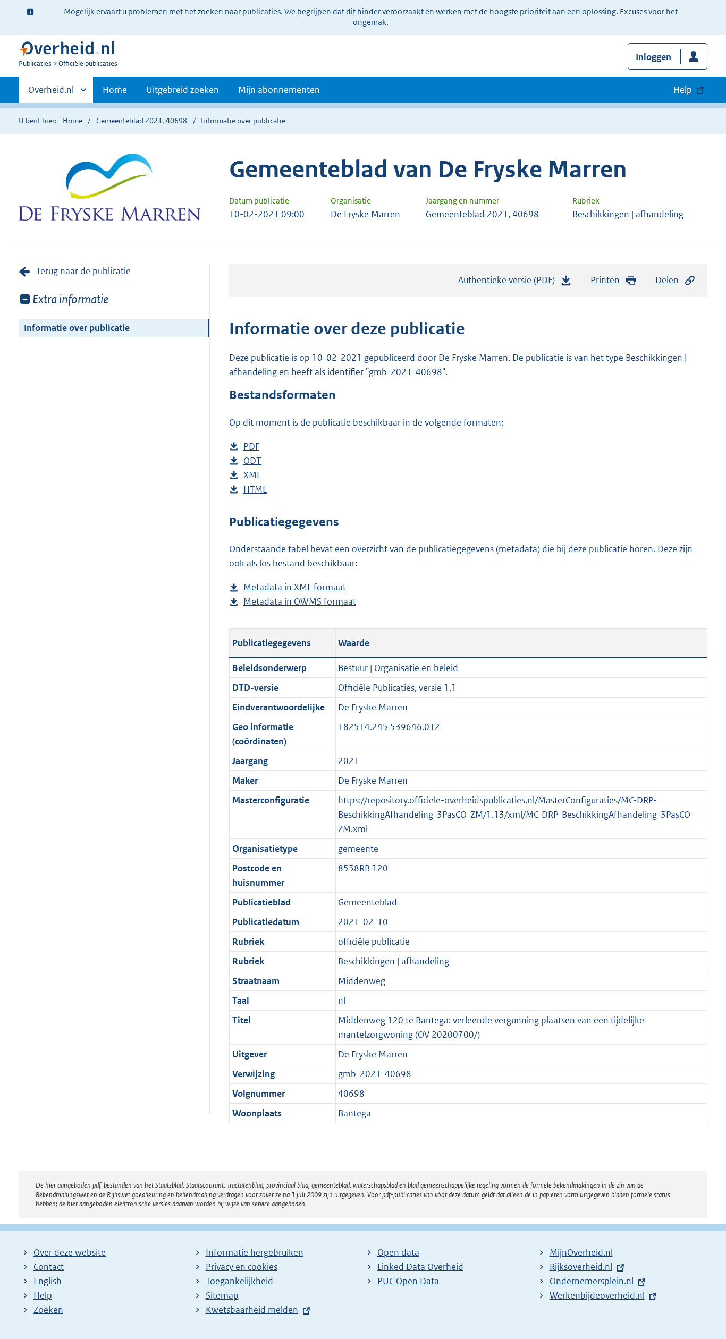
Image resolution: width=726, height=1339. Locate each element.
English (47, 1281)
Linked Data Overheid (420, 1267)
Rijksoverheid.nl (581, 1267)
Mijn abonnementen (279, 90)
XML (252, 475)
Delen (667, 280)
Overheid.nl (51, 93)
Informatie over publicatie (77, 328)
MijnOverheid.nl (581, 1252)
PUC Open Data (408, 1281)
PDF (251, 447)
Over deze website (69, 1252)
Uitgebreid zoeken (182, 90)
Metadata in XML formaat (294, 588)
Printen (605, 280)
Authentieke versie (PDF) (509, 283)
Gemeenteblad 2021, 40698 (141, 120)
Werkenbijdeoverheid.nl (597, 1295)
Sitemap (222, 1295)
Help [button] (682, 90)
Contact (48, 1267)
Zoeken (48, 1310)
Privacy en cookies (241, 1267)
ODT (252, 461)
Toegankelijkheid (239, 1281)
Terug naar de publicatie (83, 271)
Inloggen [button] (653, 57)
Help (42, 1295)
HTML (255, 490)
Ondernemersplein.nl (592, 1281)
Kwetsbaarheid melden (252, 1310)
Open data (398, 1252)
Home (115, 90)
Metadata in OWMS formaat (299, 602)
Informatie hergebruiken (254, 1252)
